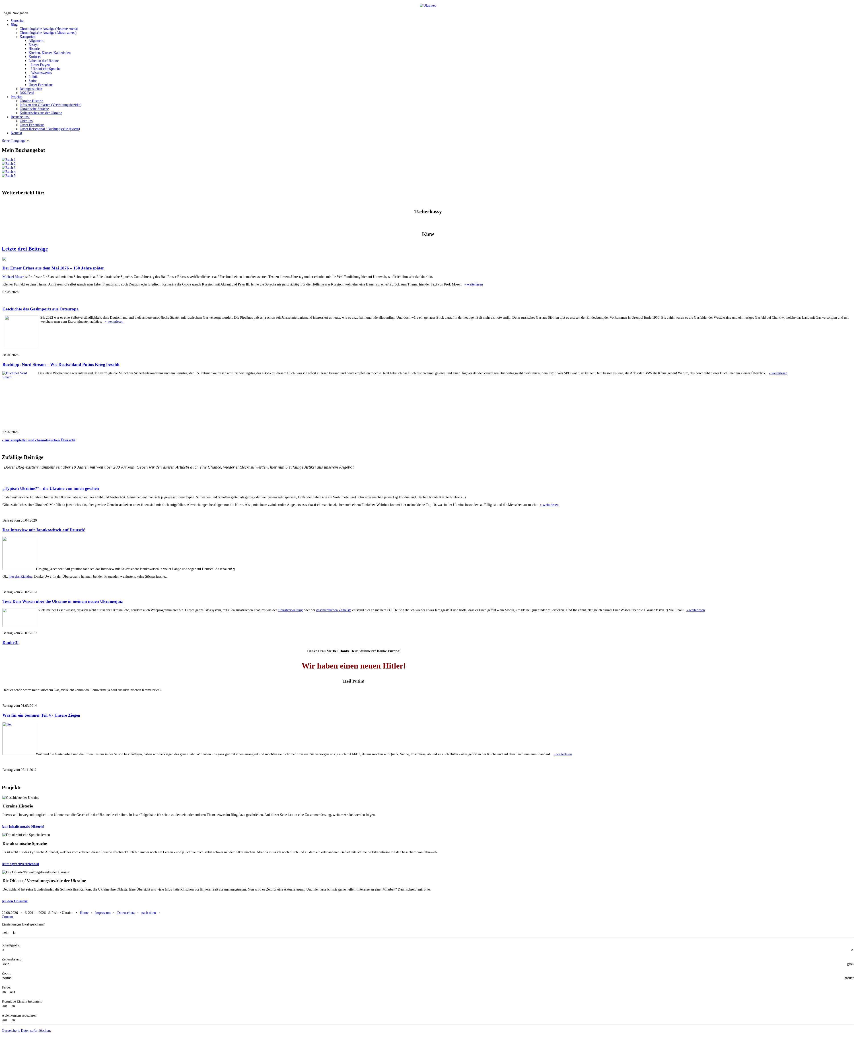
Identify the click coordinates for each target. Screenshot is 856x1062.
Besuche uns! (20, 117)
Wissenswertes (40, 73)
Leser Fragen (39, 65)
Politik (33, 77)
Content (7, 917)
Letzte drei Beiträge (25, 249)
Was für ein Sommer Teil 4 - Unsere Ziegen (41, 715)
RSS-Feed (27, 93)
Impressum (103, 913)
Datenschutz (126, 913)
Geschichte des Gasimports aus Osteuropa (40, 309)
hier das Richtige (20, 576)
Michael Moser (13, 277)
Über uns (26, 121)
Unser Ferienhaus (41, 85)
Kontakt (16, 133)
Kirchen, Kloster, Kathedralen (50, 53)
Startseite (17, 20)
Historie (34, 49)
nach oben (148, 913)
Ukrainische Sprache (44, 69)
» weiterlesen (473, 284)
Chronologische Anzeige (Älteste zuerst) (48, 33)
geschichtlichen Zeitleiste (333, 610)
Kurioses (35, 57)
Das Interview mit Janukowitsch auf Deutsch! (43, 530)
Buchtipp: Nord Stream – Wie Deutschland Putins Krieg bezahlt (60, 364)
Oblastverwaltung (290, 610)
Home (84, 913)
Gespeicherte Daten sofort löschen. (26, 1030)
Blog (14, 24)
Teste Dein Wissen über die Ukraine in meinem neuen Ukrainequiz (62, 601)
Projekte (16, 97)
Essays (33, 45)
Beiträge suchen (31, 89)
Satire (33, 81)
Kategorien (27, 37)
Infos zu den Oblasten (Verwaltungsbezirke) (50, 105)
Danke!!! (10, 642)
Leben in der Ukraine (44, 61)
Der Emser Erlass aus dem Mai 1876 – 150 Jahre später (53, 268)
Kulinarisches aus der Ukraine (41, 113)
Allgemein (36, 41)
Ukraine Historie (31, 101)
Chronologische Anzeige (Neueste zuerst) (49, 29)
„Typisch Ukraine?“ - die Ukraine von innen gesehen (50, 488)
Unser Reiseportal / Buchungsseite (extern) (50, 129)
